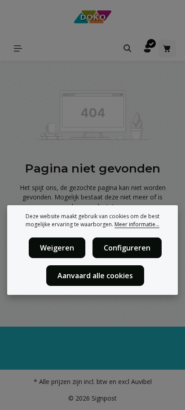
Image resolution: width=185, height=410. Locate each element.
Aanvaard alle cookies (95, 276)
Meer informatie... (137, 224)
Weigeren (57, 248)
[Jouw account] (147, 48)
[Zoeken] (128, 48)
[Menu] (18, 48)
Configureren (127, 248)
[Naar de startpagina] (92, 18)
